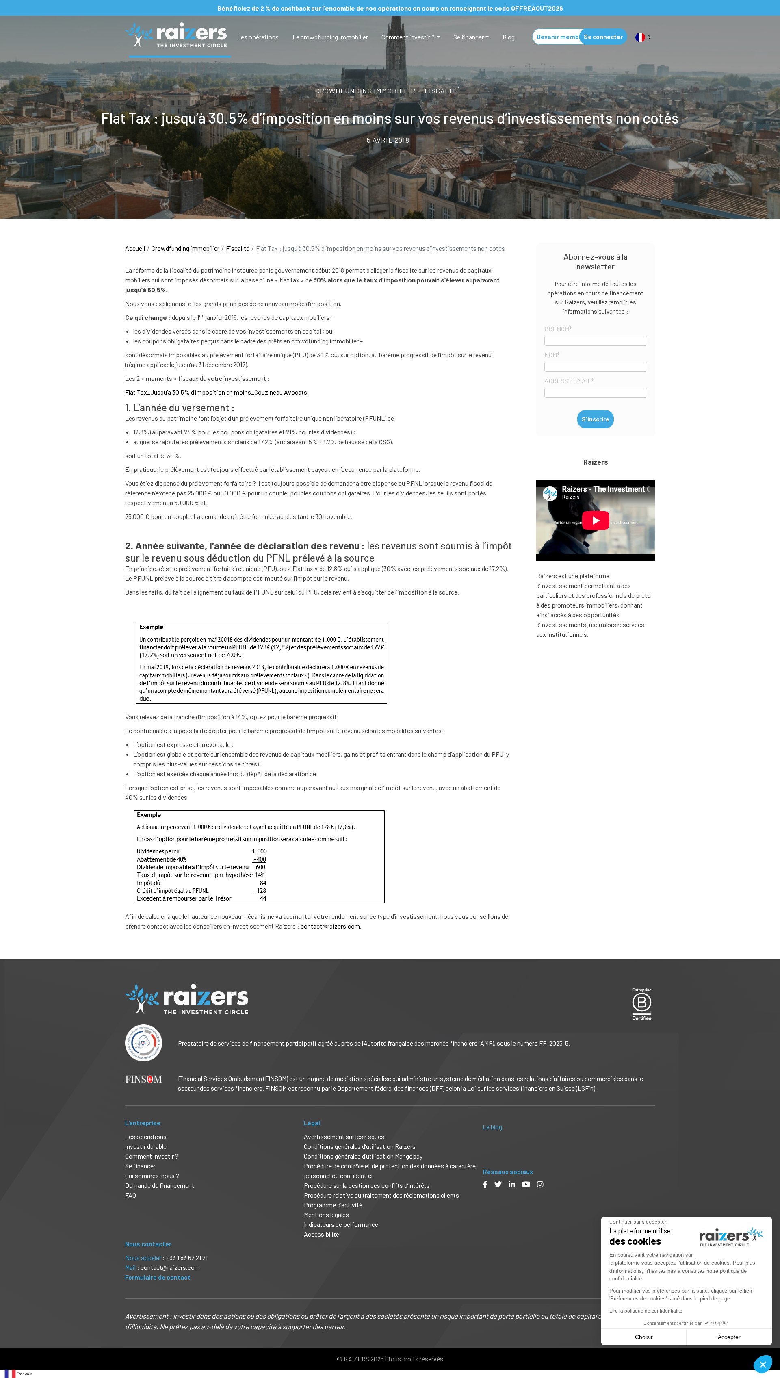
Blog (509, 37)
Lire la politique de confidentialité (645, 1311)
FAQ (130, 1195)
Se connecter (603, 36)
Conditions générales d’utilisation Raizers (360, 1146)
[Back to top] (768, 1345)
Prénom (558, 328)
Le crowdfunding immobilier (330, 37)
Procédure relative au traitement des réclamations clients (381, 1195)
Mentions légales (326, 1214)
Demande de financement (159, 1185)
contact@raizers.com (330, 926)
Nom (552, 354)
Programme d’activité (333, 1205)
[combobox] (18, 1374)
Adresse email (569, 380)
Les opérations (258, 37)
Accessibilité (322, 1234)
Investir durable (146, 1146)
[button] (763, 1364)
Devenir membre (561, 36)
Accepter (729, 1337)
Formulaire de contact (158, 1277)
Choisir (644, 1337)
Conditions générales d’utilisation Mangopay (363, 1156)
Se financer (468, 37)
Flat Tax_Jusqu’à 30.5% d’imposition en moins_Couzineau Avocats (216, 392)
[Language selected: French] (643, 36)
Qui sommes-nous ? (152, 1175)
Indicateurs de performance (341, 1224)
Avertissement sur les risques (344, 1136)
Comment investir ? (408, 37)
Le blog (492, 1127)
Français (24, 1373)
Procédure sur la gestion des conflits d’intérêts (367, 1185)
